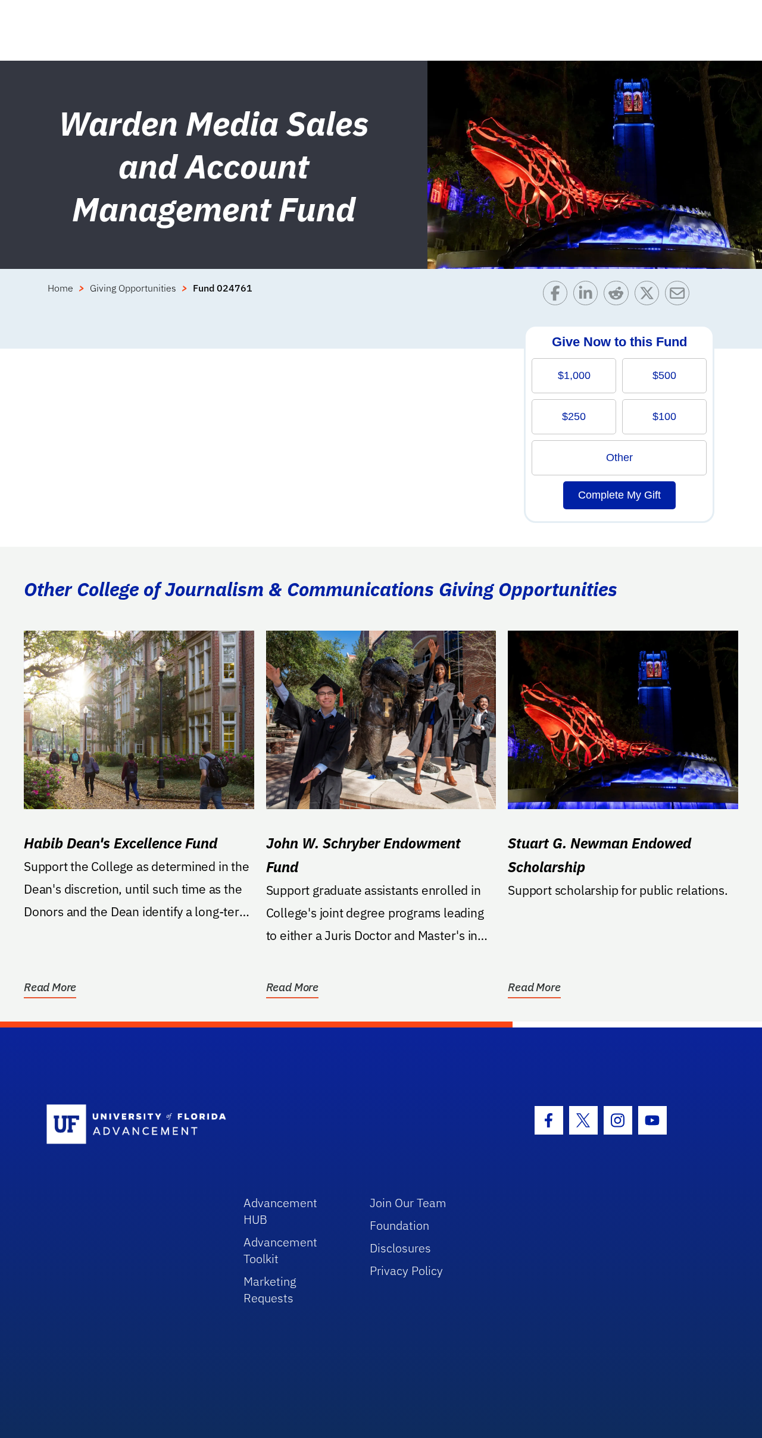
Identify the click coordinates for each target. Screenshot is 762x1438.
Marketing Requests (269, 1289)
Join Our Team (408, 1203)
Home (60, 288)
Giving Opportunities (133, 288)
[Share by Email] (680, 296)
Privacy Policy (406, 1270)
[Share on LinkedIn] (588, 296)
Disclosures (400, 1248)
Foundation (399, 1225)
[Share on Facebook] (558, 296)
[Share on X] (650, 296)
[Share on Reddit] (619, 296)
